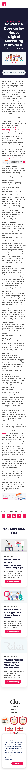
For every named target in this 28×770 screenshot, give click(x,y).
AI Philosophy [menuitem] (14, 706)
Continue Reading (13, 582)
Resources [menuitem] (14, 709)
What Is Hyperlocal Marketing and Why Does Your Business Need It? (13, 664)
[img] (20, 72)
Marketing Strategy (14, 21)
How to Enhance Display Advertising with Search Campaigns (13, 563)
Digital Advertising (10, 556)
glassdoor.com (14, 158)
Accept (17, 763)
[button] (4, 72)
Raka (14, 49)
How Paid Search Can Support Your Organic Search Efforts (13, 614)
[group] (14, 72)
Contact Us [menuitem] (14, 712)
